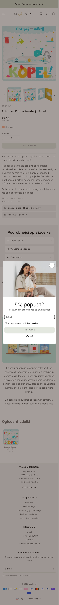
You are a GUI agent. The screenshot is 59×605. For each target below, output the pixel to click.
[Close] (52, 265)
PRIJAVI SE (29, 329)
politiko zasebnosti (32, 323)
